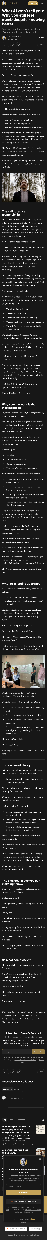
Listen (41, 38)
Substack (11, 1235)
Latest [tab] (11, 1120)
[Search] (42, 1119)
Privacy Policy (27, 1212)
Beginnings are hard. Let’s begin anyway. (15, 1151)
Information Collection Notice (25, 1060)
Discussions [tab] (20, 1120)
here (18, 1022)
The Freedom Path (14, 36)
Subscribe (33, 3)
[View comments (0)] (12, 44)
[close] (40, 1159)
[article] (23, 1135)
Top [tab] (4, 1120)
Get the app (35, 1229)
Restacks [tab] (17, 1089)
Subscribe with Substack (25, 1201)
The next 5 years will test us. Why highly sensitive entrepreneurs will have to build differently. (16, 1129)
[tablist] (12, 1089)
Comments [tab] (7, 1089)
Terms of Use (35, 1057)
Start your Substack (17, 1229)
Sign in (42, 3)
